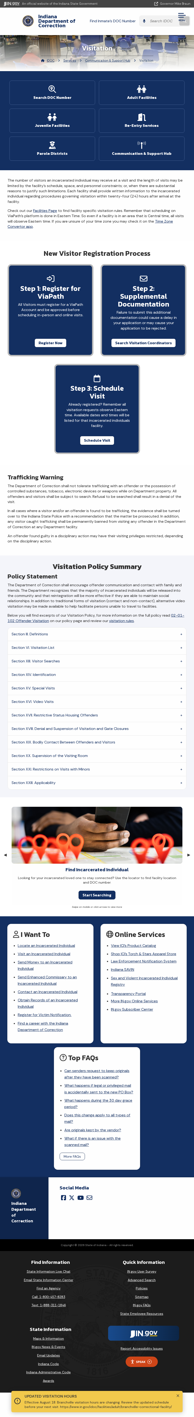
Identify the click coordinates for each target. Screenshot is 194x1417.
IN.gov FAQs (142, 1305)
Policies (142, 1288)
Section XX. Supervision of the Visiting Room (50, 755)
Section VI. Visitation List (33, 647)
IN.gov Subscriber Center (132, 1009)
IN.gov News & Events (48, 1347)
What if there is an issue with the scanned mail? (92, 1141)
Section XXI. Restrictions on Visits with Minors (51, 769)
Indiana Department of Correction (56, 20)
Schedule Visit (97, 440)
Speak (141, 1362)
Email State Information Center (48, 1280)
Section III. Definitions (30, 634)
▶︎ (190, 854)
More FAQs (72, 1156)
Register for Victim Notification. (44, 1014)
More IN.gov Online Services (134, 1001)
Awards (48, 1381)
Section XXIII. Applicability (34, 782)
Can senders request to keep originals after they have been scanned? (96, 1074)
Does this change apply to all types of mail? (97, 1118)
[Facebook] (63, 1198)
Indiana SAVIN (122, 969)
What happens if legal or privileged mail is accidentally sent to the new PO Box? (98, 1088)
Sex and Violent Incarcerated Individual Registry (144, 981)
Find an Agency (49, 1288)
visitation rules (121, 620)
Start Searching (97, 895)
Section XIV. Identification (34, 674)
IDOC (50, 61)
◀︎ (7, 854)
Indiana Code (48, 1364)
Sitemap (142, 1297)
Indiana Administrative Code (48, 1372)
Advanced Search (142, 1280)
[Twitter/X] (72, 1198)
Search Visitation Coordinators (143, 343)
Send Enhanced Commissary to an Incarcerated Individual (47, 980)
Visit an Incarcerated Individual (44, 953)
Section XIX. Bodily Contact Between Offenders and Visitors (63, 742)
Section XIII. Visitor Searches (36, 661)
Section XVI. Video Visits (33, 701)
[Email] (89, 1198)
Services (69, 61)
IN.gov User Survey (141, 1271)
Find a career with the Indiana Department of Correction (43, 1026)
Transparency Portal (128, 993)
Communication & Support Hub (107, 61)
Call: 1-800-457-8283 (48, 1297)
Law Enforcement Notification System (143, 961)
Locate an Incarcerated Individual (46, 945)
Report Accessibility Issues (142, 1348)
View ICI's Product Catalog (133, 945)
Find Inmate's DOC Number (113, 20)
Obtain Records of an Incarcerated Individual (48, 1003)
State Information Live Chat (49, 1271)
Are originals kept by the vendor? (92, 1130)
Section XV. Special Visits (33, 688)
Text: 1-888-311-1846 (48, 1305)
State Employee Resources (141, 1314)
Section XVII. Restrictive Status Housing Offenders (55, 715)
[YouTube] (80, 1198)
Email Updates (48, 1355)
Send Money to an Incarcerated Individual (45, 965)
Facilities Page (45, 210)
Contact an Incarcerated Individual (47, 991)
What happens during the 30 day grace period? (98, 1103)
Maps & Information (48, 1338)
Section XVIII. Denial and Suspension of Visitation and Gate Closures (70, 728)
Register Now (50, 343)
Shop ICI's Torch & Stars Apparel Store (143, 953)
